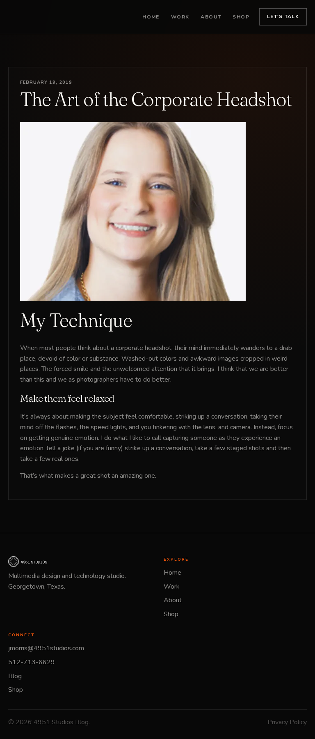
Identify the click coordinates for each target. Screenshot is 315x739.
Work (180, 17)
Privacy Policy (287, 722)
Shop (241, 17)
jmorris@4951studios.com (46, 648)
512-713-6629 (31, 662)
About (211, 17)
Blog (15, 676)
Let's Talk (283, 16)
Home (151, 17)
